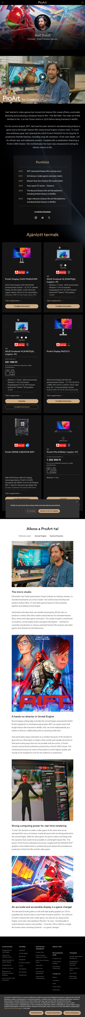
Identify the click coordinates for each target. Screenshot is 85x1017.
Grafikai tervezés (7, 968)
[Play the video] (42, 77)
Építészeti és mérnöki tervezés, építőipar (8, 973)
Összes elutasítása (53, 1013)
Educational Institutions (56, 967)
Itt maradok (31, 511)
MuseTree (39, 968)
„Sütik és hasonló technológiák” (13, 1008)
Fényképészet (6, 965)
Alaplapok (22, 959)
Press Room (57, 986)
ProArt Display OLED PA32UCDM (21, 279)
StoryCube (39, 965)
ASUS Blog (56, 990)
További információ (22, 306)
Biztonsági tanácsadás (73, 977)
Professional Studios (57, 962)
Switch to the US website (49, 511)
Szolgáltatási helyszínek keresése (73, 963)
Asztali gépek (23, 953)
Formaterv (56, 980)
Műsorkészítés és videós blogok (8, 961)
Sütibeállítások (36, 1013)
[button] (2, 2)
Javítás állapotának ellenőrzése (75, 957)
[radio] (61, 265)
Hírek (54, 983)
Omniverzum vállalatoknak (40, 977)
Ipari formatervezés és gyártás (8, 979)
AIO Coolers (23, 972)
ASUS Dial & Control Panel (42, 961)
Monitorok (22, 956)
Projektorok (23, 975)
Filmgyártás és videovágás (7, 951)
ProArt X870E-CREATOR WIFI (19, 452)
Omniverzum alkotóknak (40, 972)
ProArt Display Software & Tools (41, 956)
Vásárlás (21, 401)
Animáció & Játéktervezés (6, 956)
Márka (55, 977)
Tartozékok (22, 969)
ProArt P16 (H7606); (62, 452)
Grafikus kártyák (24, 962)
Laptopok (22, 950)
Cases (21, 966)
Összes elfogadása (72, 1013)
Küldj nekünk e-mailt (74, 969)
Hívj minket (73, 973)
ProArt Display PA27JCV (58, 351)
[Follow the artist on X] (49, 217)
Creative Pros (57, 958)
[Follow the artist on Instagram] (36, 217)
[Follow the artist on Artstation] (42, 217)
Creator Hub (40, 952)
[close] (77, 501)
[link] (42, 2)
